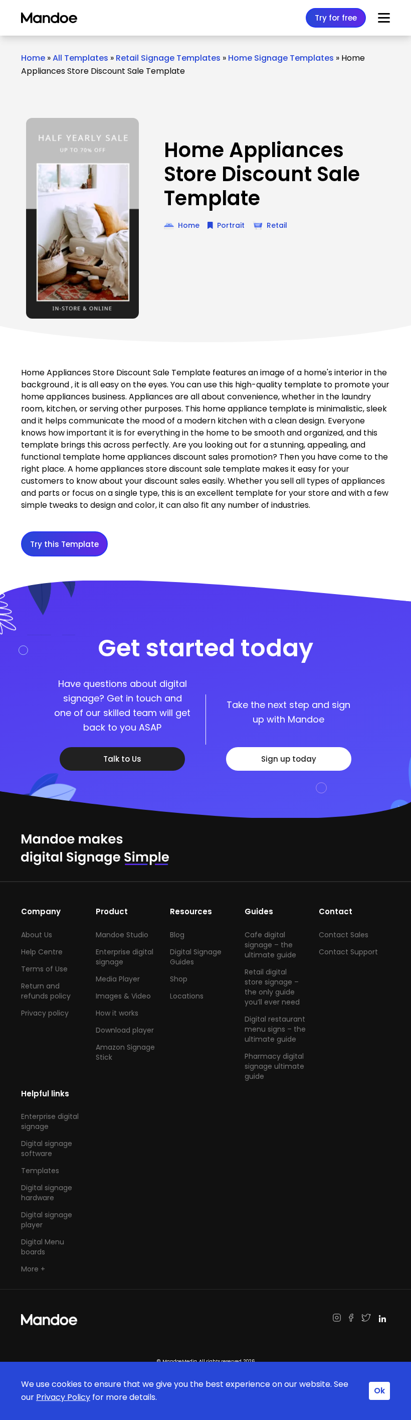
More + (33, 1269)
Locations (186, 996)
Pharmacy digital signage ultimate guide (274, 1066)
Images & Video (123, 996)
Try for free (336, 18)
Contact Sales (343, 935)
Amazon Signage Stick (125, 1052)
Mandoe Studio (122, 935)
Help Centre (42, 952)
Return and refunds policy (46, 991)
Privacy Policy (63, 1397)
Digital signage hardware (46, 1193)
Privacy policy (45, 1013)
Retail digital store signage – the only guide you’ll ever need (272, 987)
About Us (36, 935)
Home (33, 58)
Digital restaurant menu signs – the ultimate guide (275, 1029)
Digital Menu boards (42, 1247)
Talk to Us (122, 759)
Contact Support (348, 952)
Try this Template (64, 544)
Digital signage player (46, 1220)
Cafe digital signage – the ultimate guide (270, 945)
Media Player (118, 979)
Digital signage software (46, 1149)
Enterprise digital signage (124, 957)
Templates (40, 1171)
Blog (177, 935)
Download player (125, 1030)
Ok (379, 1390)
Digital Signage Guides (196, 957)
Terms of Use (44, 969)
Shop (178, 979)
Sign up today (288, 759)
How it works (117, 1013)
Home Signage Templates (281, 58)
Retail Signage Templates (168, 58)
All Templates (80, 58)
